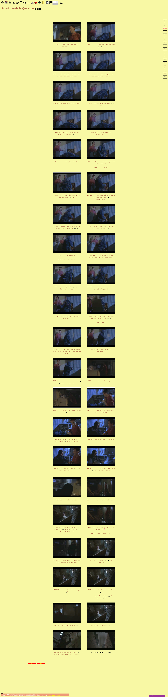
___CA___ (165, 68)
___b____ (165, 20)
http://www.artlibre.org (54, 695)
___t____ (165, 48)
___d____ (165, 23)
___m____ (165, 37)
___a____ (165, 19)
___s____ (165, 47)
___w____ (165, 53)
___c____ (165, 22)
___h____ (165, 30)
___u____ (165, 50)
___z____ (165, 57)
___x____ (165, 54)
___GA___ (165, 76)
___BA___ (165, 59)
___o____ (165, 40)
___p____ (165, 42)
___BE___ (165, 61)
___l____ (165, 36)
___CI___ (165, 71)
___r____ (165, 45)
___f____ (165, 26)
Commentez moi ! (157, 696)
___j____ (165, 33)
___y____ (165, 56)
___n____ (165, 39)
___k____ (165, 34)
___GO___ (165, 78)
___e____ (165, 25)
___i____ (165, 31)
